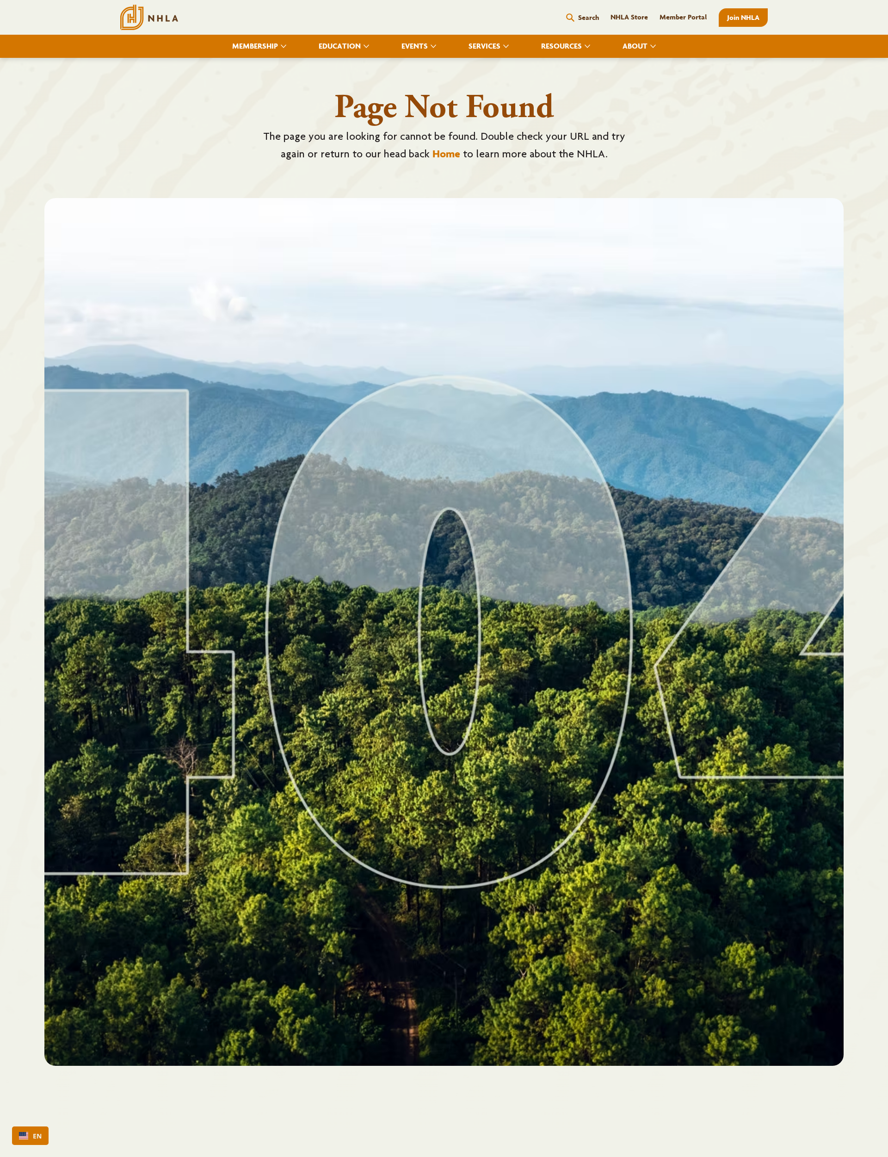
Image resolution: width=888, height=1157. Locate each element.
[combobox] (30, 1135)
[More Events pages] (433, 46)
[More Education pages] (366, 46)
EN (37, 1136)
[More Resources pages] (587, 46)
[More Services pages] (506, 46)
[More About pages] (653, 46)
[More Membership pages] (283, 46)
